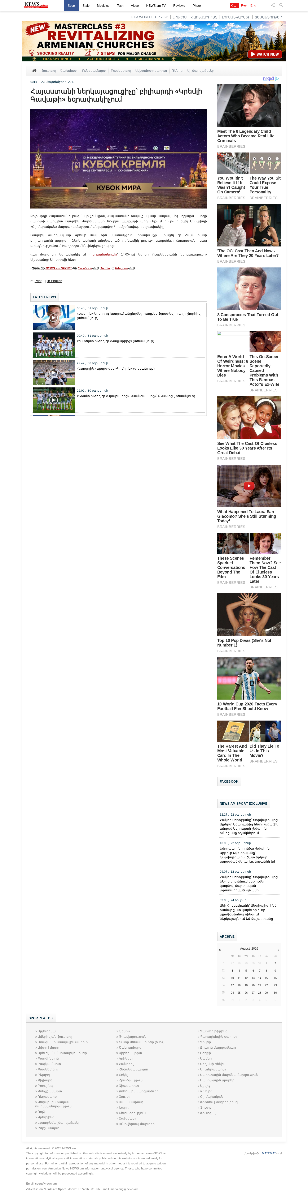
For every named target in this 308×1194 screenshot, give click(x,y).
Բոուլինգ (45, 1085)
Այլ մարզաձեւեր (200, 70)
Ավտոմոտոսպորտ (151, 70)
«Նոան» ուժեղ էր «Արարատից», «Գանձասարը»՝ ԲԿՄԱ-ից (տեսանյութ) (136, 396)
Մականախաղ (131, 1102)
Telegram (121, 268)
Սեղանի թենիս (212, 1064)
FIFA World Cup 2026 (149, 17)
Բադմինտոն (48, 1058)
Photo (197, 5)
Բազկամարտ (49, 1064)
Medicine (103, 5)
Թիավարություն (132, 1036)
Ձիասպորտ (129, 1085)
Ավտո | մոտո (48, 1047)
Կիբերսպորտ (130, 1053)
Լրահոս (180, 17)
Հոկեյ (123, 1075)
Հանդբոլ (126, 1064)
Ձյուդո (124, 1096)
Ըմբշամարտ (48, 1128)
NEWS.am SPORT (58, 268)
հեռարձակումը (104, 254)
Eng (253, 5)
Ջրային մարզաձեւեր (218, 1047)
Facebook (85, 268)
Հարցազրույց (204, 17)
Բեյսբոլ (44, 1075)
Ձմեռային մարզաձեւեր (139, 1091)
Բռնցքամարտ (94, 70)
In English (54, 281)
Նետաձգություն (132, 1113)
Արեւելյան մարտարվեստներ (62, 1053)
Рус (244, 5)
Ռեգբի (205, 1053)
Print (38, 281)
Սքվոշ (205, 1085)
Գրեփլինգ (46, 1117)
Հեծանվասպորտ (133, 1069)
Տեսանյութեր (268, 17)
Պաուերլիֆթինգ (214, 1031)
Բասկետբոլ (121, 70)
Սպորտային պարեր (217, 1080)
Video (135, 5)
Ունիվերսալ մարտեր (137, 1124)
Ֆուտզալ (207, 1113)
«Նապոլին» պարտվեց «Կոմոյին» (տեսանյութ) (116, 368)
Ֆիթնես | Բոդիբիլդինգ (219, 1102)
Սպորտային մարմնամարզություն (229, 1075)
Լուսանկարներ (236, 17)
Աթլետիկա (47, 1031)
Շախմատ (68, 70)
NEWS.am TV (156, 5)
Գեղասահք (47, 1096)
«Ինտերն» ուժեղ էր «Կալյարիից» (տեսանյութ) (115, 341)
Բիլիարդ (45, 1080)
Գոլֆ (41, 1111)
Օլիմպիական (211, 1096)
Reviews (179, 5)
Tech (120, 5)
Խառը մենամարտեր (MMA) (141, 1042)
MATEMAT (269, 1153)
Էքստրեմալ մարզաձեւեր (59, 1122)
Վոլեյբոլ (206, 1091)
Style (86, 5)
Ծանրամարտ (130, 1047)
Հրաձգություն (131, 1080)
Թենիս (177, 70)
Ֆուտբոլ (48, 70)
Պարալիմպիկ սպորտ (218, 1036)
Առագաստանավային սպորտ (63, 1042)
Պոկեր (205, 1042)
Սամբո (206, 1058)
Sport (71, 5)
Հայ (234, 5)
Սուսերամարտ (213, 1069)
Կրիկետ (126, 1058)
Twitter (105, 268)
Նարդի (125, 1107)
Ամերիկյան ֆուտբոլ (55, 1036)
